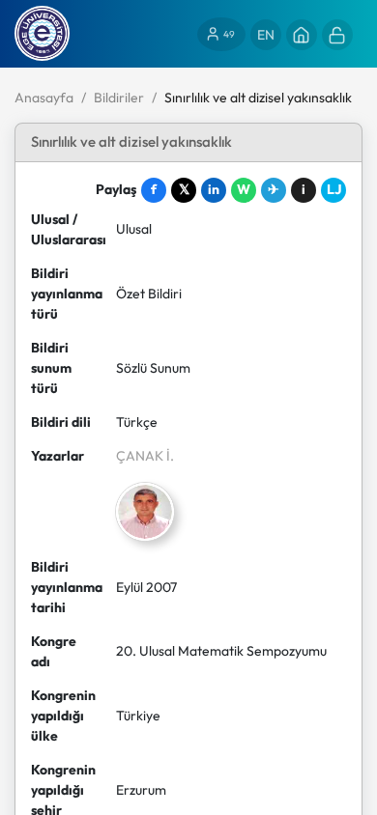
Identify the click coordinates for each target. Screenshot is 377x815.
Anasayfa (43, 97)
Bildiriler (119, 97)
